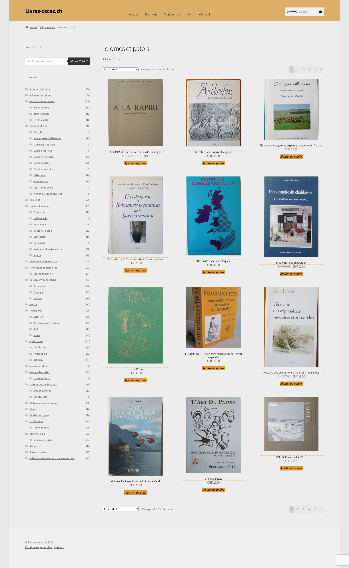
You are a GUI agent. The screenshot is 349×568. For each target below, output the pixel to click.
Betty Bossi (39, 132)
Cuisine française (43, 156)
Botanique (39, 286)
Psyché (33, 304)
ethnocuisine (40, 181)
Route (36, 335)
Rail (35, 329)
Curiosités (39, 212)
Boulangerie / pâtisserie (47, 138)
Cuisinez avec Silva (44, 169)
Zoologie (38, 292)
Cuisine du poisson (44, 144)
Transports (35, 310)
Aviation (38, 316)
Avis (190, 14)
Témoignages (41, 427)
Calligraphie (40, 218)
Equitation (39, 236)
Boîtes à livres (41, 113)
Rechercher (78, 61)
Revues (33, 446)
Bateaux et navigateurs (46, 323)
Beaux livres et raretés (42, 101)
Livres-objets (40, 120)
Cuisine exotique (42, 150)
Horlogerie (39, 243)
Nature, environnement (42, 279)
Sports (37, 255)
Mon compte (172, 14)
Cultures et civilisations (43, 384)
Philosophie (40, 353)
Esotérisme (39, 347)
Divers (33, 409)
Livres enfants (41, 378)
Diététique (39, 175)
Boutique (151, 14)
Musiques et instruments (47, 249)
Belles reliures (41, 107)
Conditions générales (38, 547)
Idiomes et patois (43, 440)
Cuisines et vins (38, 126)
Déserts (37, 298)
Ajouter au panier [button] (136, 163)
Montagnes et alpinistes (43, 267)
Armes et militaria (39, 89)
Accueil (134, 14)
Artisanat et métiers (41, 95)
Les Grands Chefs (43, 187)
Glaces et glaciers (43, 273)
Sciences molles (38, 452)
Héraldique (39, 224)
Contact (204, 14)
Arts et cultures (42, 390)
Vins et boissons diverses (47, 193)
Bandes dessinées (39, 372)
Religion (38, 360)
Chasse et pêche (42, 230)
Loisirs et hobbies (39, 206)
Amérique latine (38, 366)
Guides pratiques (39, 415)
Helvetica (34, 199)
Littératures (36, 421)
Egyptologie (40, 396)
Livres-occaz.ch (43, 11)
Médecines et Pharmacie (43, 261)
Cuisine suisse (41, 162)
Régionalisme (47, 27)
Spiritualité (36, 341)
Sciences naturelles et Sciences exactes (52, 458)
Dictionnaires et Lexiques (43, 403)
